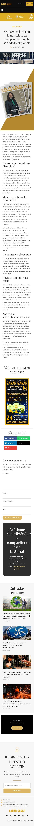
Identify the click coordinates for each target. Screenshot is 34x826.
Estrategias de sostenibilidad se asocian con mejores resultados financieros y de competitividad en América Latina (17, 616)
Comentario (6, 473)
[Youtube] (15, 815)
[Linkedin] (19, 815)
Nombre (5, 493)
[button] (2, 9)
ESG (13, 27)
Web (4, 509)
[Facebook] (7, 815)
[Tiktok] (27, 815)
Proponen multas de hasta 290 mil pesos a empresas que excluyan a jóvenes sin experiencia (17, 674)
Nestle (19, 27)
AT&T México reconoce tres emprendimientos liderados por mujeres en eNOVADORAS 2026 (17, 703)
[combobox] (20, 4)
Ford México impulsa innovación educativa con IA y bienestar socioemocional (14, 645)
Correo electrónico (8, 501)
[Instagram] (23, 815)
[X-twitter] (11, 815)
